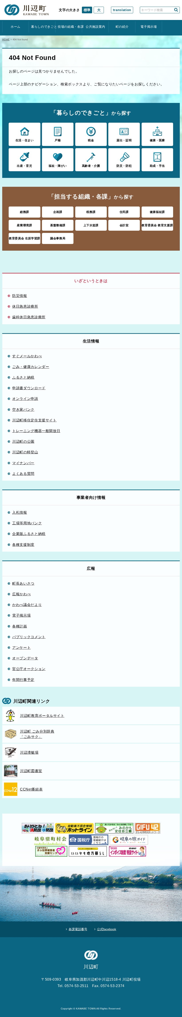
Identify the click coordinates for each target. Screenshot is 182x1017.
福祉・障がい (58, 165)
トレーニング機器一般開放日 (36, 431)
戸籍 (58, 140)
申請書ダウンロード (29, 388)
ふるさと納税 (23, 377)
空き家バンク (23, 409)
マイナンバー (23, 463)
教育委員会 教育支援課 (157, 225)
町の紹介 (122, 26)
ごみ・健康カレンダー (30, 367)
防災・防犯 (124, 165)
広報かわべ (21, 594)
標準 (87, 10)
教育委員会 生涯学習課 (24, 238)
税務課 (90, 212)
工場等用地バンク (27, 523)
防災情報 (19, 296)
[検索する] (176, 9)
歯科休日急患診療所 (29, 317)
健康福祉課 (157, 212)
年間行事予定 (23, 680)
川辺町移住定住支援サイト (34, 420)
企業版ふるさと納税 (29, 534)
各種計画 (19, 626)
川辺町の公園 (23, 441)
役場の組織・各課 (69, 26)
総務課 (24, 212)
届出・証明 (124, 140)
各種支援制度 (23, 545)
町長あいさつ (23, 583)
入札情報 (19, 512)
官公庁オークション (29, 669)
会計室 (124, 225)
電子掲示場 (148, 26)
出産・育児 (24, 165)
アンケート (21, 647)
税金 (91, 140)
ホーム (15, 26)
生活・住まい (25, 140)
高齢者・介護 (91, 165)
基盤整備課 (57, 225)
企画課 (57, 212)
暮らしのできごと (42, 26)
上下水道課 (91, 225)
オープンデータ (25, 658)
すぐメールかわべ (27, 356)
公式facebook (106, 929)
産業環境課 (24, 225)
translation (122, 10)
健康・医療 (157, 140)
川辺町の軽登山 (25, 452)
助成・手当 (157, 165)
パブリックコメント (29, 637)
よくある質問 (23, 474)
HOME (6, 39)
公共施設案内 (95, 26)
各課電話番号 (78, 929)
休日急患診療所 (25, 306)
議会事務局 (57, 238)
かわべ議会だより (27, 605)
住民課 (124, 212)
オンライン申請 (25, 399)
